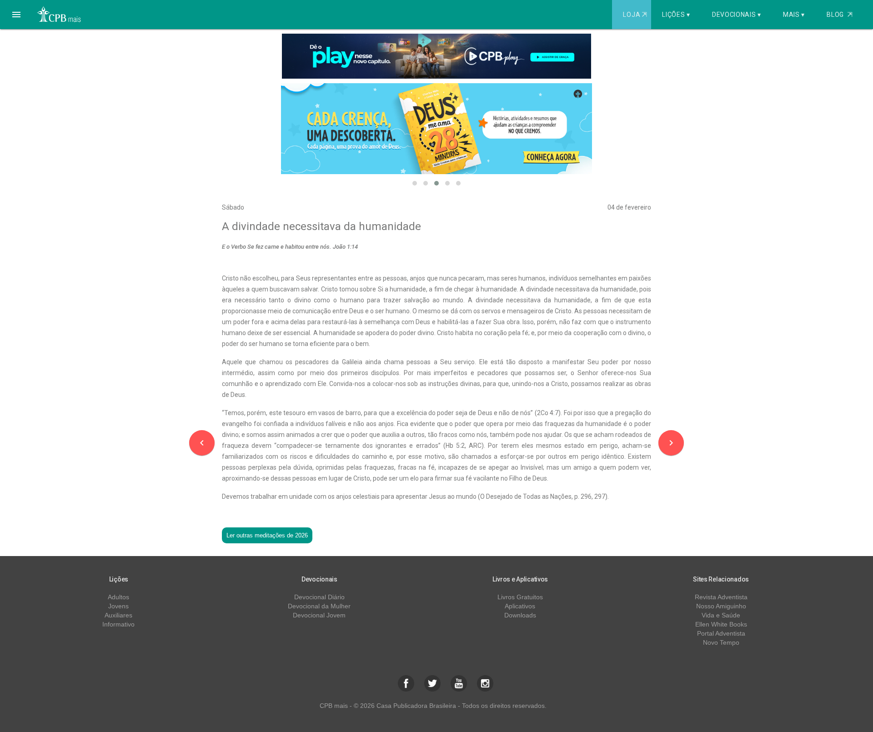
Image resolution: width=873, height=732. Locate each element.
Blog (840, 14)
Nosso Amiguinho (721, 606)
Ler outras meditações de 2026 (267, 535)
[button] (16, 14)
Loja (635, 14)
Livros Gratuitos (520, 597)
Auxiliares (118, 615)
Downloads (520, 615)
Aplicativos (520, 606)
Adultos (118, 597)
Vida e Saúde (721, 615)
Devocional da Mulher (319, 606)
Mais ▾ (794, 14)
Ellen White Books (721, 624)
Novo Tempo (721, 642)
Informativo (118, 624)
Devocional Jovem (319, 615)
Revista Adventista (721, 597)
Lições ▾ (676, 14)
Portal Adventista (721, 633)
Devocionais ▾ (736, 14)
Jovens (118, 606)
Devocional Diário (319, 597)
